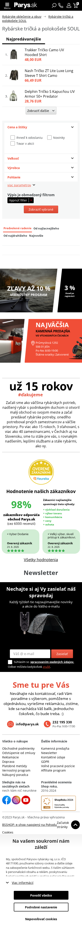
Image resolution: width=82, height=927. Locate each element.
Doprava (8, 762)
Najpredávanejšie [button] (23, 39)
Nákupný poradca (15, 775)
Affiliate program (53, 770)
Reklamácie (10, 757)
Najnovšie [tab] (36, 236)
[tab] (41, 127)
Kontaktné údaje (53, 757)
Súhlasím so (21, 662)
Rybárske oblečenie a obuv (21, 16)
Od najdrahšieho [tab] (15, 236)
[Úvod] (25, 5)
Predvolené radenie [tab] (17, 228)
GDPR (45, 762)
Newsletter (49, 753)
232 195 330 (62, 722)
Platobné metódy (14, 766)
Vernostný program (16, 770)
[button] (69, 5)
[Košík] (76, 5)
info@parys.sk (27, 724)
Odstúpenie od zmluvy (18, 753)
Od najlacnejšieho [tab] (46, 228)
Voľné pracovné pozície (58, 766)
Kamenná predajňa (55, 748)
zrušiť (46, 667)
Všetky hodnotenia (41, 559)
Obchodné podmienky (18, 748)
